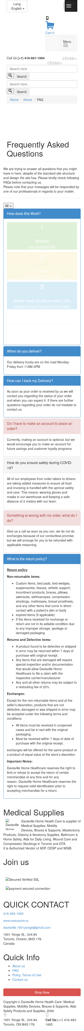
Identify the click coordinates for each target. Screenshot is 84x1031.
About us (18, 966)
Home (14, 99)
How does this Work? (24, 213)
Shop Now (42, 992)
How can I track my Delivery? (30, 380)
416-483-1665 (13, 913)
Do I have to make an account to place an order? (39, 426)
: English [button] (16, 6)
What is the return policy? (27, 558)
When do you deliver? (24, 351)
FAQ (15, 970)
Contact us (20, 979)
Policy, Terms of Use (26, 975)
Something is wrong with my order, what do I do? (42, 518)
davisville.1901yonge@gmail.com (27, 927)
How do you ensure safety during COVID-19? (39, 465)
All (7, 205)
